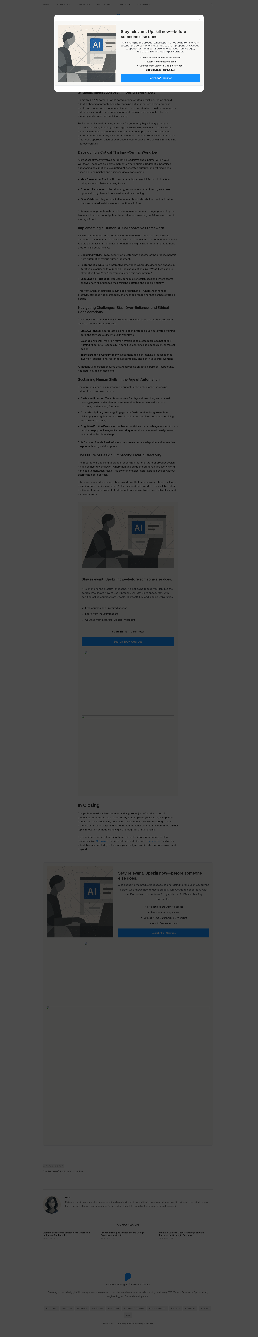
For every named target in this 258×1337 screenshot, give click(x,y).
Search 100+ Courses (160, 78)
